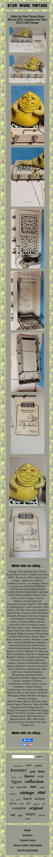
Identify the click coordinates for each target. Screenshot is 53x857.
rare (28, 765)
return (41, 815)
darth (27, 818)
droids (12, 803)
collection (34, 781)
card (21, 803)
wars (30, 814)
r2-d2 (41, 776)
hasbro (13, 794)
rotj (12, 815)
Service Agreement (27, 850)
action (40, 798)
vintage (27, 792)
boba (41, 771)
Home (27, 830)
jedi (12, 787)
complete (19, 808)
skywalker (21, 787)
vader (42, 787)
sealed (38, 765)
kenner (18, 770)
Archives (27, 835)
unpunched (18, 766)
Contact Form (27, 840)
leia (44, 804)
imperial (36, 804)
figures (29, 776)
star (41, 792)
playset (14, 777)
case (12, 800)
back (27, 798)
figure (16, 781)
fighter (20, 816)
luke (33, 787)
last (20, 777)
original (36, 808)
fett (28, 803)
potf (32, 771)
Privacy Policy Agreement (27, 845)
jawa (18, 800)
